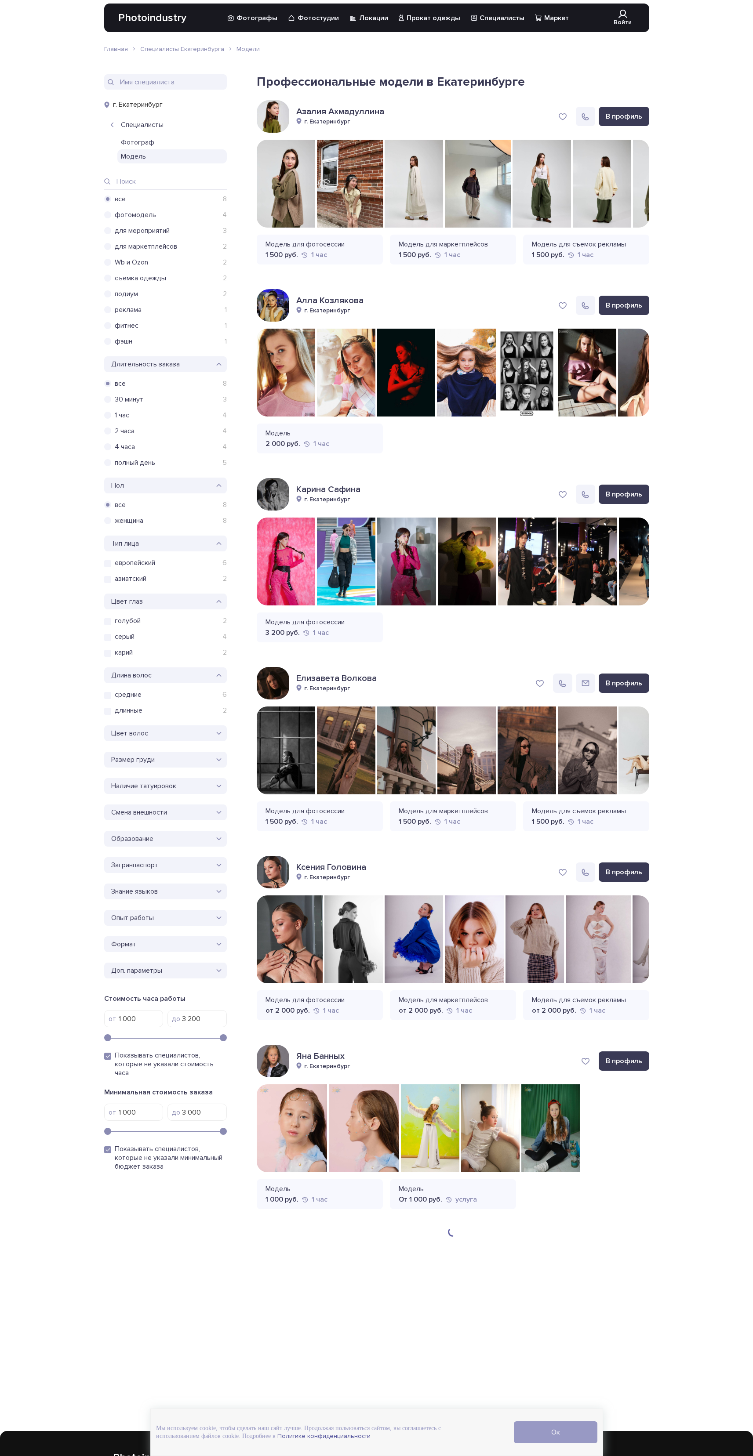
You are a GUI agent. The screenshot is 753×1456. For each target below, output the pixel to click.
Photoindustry (152, 17)
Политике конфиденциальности (323, 1436)
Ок (555, 1432)
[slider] (107, 1037)
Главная (116, 49)
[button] (638, 254)
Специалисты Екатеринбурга (182, 49)
